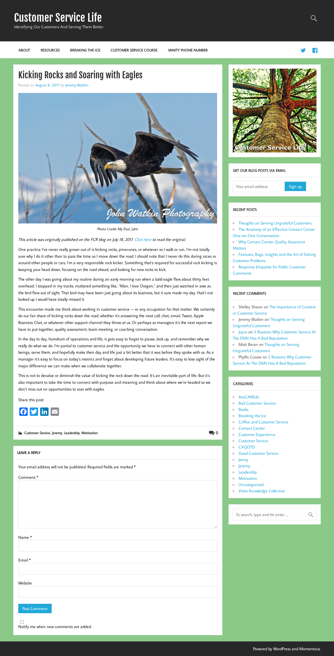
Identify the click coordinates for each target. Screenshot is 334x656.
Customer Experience (256, 434)
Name (25, 537)
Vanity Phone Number (188, 50)
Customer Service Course (134, 50)
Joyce (242, 331)
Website (25, 583)
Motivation (89, 432)
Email (24, 560)
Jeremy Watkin (76, 84)
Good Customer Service (258, 453)
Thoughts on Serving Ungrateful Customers (275, 223)
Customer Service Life (58, 17)
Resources (50, 50)
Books (243, 409)
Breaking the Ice (85, 50)
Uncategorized (251, 484)
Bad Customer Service (257, 403)
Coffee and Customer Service (263, 421)
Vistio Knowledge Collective (261, 490)
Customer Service (37, 432)
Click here (143, 239)
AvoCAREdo (248, 396)
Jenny (243, 459)
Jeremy (57, 432)
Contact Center (251, 428)
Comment (28, 477)
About (24, 50)
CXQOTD (246, 447)
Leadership (72, 432)
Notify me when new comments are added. (55, 626)
